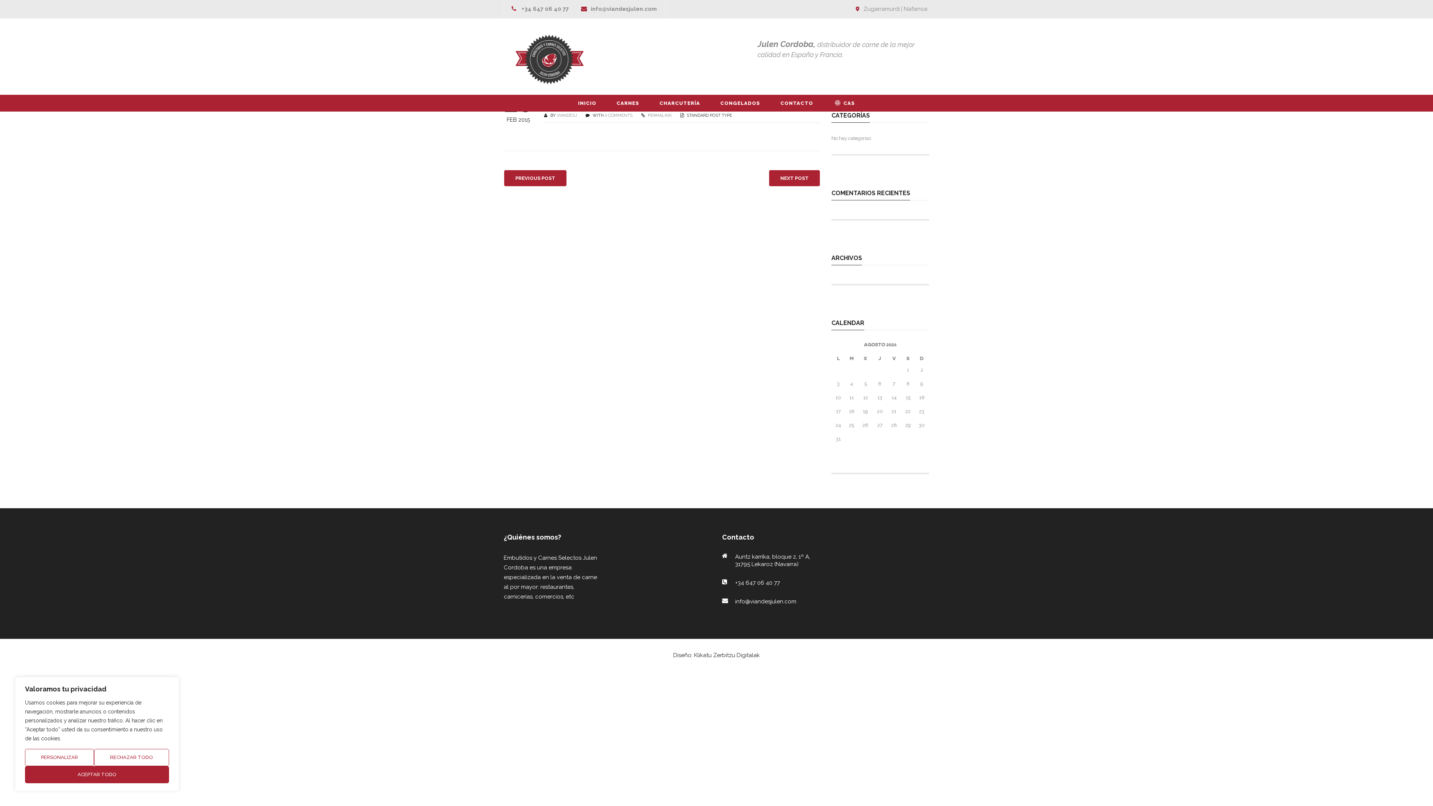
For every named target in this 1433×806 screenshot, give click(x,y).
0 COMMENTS (619, 115)
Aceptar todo (97, 774)
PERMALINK (659, 115)
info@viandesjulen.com (624, 9)
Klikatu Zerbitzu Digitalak (727, 655)
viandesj (567, 115)
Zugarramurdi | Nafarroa (895, 9)
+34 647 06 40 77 (545, 9)
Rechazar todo (131, 757)
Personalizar (59, 757)
